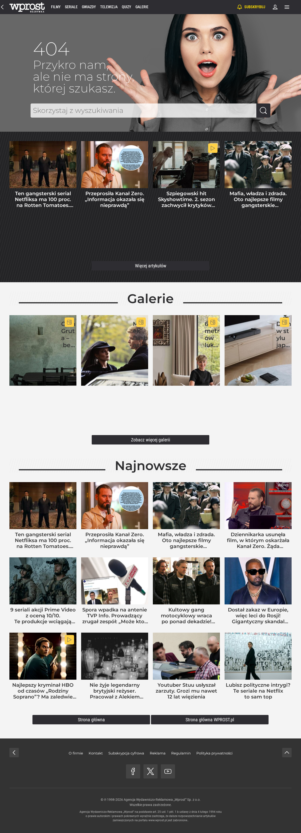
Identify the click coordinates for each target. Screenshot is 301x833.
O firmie (76, 753)
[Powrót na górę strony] (287, 752)
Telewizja (109, 7)
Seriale (71, 7)
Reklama (158, 753)
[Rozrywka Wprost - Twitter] (150, 771)
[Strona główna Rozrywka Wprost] (27, 7)
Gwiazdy (89, 7)
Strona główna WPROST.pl (210, 719)
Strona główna (91, 719)
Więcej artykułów (150, 266)
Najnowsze (150, 466)
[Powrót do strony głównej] (14, 752)
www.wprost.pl (157, 820)
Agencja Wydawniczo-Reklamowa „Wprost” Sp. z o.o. (162, 799)
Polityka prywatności (214, 753)
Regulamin (181, 753)
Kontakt (96, 753)
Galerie (141, 7)
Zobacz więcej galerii (150, 440)
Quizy (126, 7)
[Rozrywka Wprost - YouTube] (168, 771)
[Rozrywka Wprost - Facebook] (133, 771)
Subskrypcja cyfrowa (126, 753)
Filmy (56, 7)
